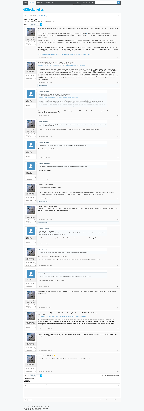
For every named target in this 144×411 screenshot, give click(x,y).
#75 (118, 371)
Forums (32, 3)
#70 (118, 265)
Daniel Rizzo (41, 85)
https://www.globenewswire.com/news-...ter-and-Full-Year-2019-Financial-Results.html (62, 66)
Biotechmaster (46, 21)
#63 (118, 115)
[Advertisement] (90, 9)
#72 (118, 307)
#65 (118, 157)
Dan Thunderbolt (30, 38)
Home (25, 2)
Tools (53, 2)
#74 (118, 350)
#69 (118, 244)
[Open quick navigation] (118, 15)
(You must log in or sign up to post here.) (110, 375)
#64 (118, 136)
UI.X (29, 400)
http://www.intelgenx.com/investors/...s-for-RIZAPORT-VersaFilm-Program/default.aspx (62, 316)
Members (39, 2)
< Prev (31, 24)
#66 (118, 179)
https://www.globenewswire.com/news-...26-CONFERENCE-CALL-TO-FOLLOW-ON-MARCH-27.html (65, 54)
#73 (118, 328)
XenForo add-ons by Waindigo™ (31, 408)
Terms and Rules (113, 400)
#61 (118, 57)
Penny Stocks (34, 21)
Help (106, 400)
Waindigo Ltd (45, 408)
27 (35, 105)
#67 (118, 198)
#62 (118, 82)
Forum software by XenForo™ (36, 406)
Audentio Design (37, 409)
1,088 (35, 43)
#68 (118, 219)
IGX (87, 34)
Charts (48, 2)
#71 (118, 286)
